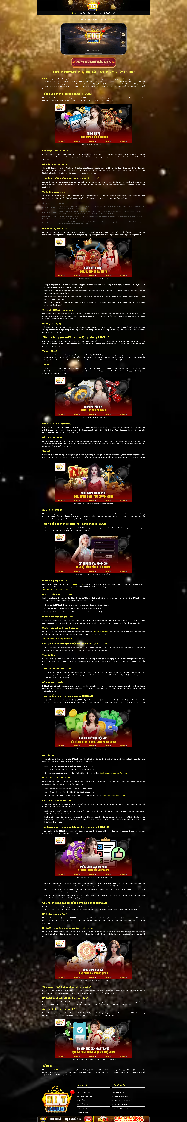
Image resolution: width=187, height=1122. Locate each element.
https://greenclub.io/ (101, 632)
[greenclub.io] (93, 5)
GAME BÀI (92, 13)
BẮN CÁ (82, 13)
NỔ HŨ (115, 13)
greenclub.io (110, 19)
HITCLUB (72, 13)
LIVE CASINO (104, 13)
